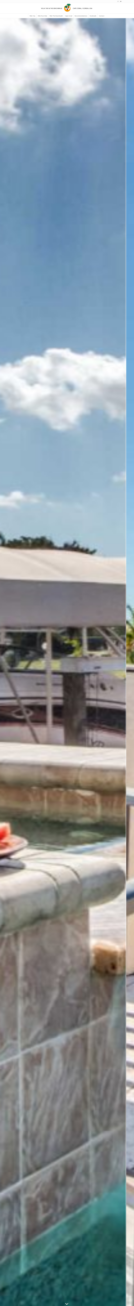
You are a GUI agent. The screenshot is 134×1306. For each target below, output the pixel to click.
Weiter (130, 662)
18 (78, 1299)
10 (67, 1299)
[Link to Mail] (120, 1)
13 (71, 1299)
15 (74, 1299)
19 (80, 1299)
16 (75, 1299)
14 (72, 1299)
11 (68, 1299)
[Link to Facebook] (118, 1)
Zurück (4, 662)
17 (77, 1299)
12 (70, 1299)
